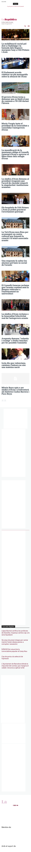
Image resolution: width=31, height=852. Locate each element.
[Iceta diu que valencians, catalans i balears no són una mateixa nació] (15, 354)
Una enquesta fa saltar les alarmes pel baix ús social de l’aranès (14, 262)
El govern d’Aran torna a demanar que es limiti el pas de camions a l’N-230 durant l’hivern (15, 100)
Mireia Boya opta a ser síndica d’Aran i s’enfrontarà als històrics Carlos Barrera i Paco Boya (15, 390)
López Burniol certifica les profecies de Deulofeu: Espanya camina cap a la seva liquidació (15, 633)
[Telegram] (15, 805)
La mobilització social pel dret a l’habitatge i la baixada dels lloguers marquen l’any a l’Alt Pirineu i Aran (15, 47)
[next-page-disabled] (5, 401)
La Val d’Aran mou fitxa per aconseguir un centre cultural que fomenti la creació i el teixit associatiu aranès (15, 236)
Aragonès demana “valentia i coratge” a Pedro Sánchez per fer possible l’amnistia (15, 340)
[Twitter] (16, 805)
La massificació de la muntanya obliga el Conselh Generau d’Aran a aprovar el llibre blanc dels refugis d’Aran (15, 154)
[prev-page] (3, 401)
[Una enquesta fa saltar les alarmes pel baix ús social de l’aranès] (15, 251)
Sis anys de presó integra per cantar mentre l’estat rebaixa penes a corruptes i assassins (15, 642)
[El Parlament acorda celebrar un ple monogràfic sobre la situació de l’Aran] (15, 63)
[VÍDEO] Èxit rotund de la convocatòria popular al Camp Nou (14, 650)
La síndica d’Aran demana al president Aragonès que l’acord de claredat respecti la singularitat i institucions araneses (15, 182)
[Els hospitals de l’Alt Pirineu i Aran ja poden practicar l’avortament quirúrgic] (15, 198)
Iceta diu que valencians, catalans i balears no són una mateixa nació (14, 365)
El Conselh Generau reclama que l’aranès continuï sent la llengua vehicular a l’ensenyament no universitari (15, 289)
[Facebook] (13, 805)
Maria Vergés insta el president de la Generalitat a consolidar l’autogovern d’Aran (15, 126)
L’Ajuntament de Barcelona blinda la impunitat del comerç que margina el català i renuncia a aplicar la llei (15, 666)
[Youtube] (17, 805)
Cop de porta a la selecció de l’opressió (12, 657)
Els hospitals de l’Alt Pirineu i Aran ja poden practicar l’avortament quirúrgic (15, 209)
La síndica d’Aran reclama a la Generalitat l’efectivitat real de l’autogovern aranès (15, 316)
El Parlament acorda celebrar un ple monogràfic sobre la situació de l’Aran (15, 74)
